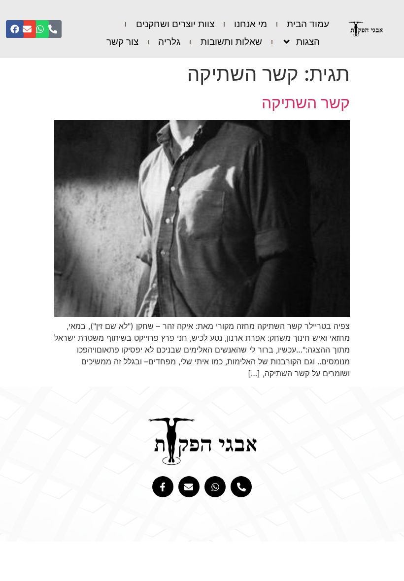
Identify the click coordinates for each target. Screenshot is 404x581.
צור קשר (122, 41)
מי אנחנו (250, 24)
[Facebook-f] (162, 486)
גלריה (169, 41)
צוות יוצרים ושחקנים (175, 24)
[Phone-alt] (53, 29)
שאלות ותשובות (231, 41)
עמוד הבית (308, 24)
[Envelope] (27, 29)
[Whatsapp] (40, 29)
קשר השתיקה (306, 102)
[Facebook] (15, 29)
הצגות (308, 41)
